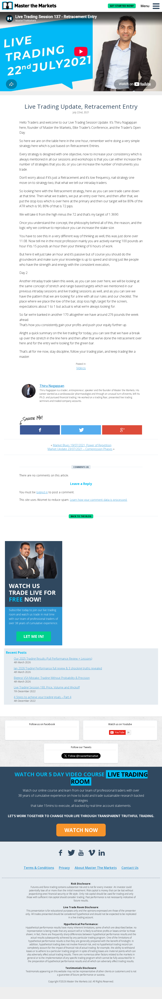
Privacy (64, 868)
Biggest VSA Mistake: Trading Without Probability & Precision (52, 678)
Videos (81, 368)
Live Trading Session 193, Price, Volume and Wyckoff (47, 687)
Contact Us (130, 868)
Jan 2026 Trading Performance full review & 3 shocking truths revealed (58, 668)
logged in (42, 492)
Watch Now (81, 830)
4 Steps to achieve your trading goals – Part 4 (42, 697)
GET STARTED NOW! (122, 6)
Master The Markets (31, 5)
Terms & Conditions (39, 868)
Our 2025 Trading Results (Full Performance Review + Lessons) (53, 658)
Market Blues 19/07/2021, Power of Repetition (82, 445)
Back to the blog (81, 516)
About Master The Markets (96, 868)
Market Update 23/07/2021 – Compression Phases (80, 449)
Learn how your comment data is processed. (98, 500)
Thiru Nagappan (52, 386)
